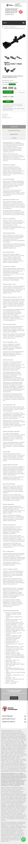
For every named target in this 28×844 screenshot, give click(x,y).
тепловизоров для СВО (20, 806)
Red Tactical (17, 741)
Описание (14, 127)
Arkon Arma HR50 (14, 766)
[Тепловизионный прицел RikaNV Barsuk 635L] (14, 41)
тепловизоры (18, 790)
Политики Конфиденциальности (13, 106)
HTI (4, 741)
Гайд (5, 801)
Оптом (14, 138)
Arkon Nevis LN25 (22, 771)
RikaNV (11, 80)
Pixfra (2, 744)
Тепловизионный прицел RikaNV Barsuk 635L (14, 28)
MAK (14, 744)
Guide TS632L (9, 809)
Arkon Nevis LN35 (13, 771)
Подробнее (14, 698)
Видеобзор (14, 134)
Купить (8, 101)
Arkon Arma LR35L (18, 767)
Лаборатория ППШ (15, 810)
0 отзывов (4, 116)
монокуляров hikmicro (20, 818)
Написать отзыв (7, 117)
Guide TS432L (17, 809)
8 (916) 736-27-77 (11, 12)
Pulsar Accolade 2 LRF (16, 760)
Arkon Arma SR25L (9, 767)
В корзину (8, 92)
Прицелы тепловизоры (10, 27)
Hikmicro (3, 745)
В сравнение (21, 92)
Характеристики (14, 130)
